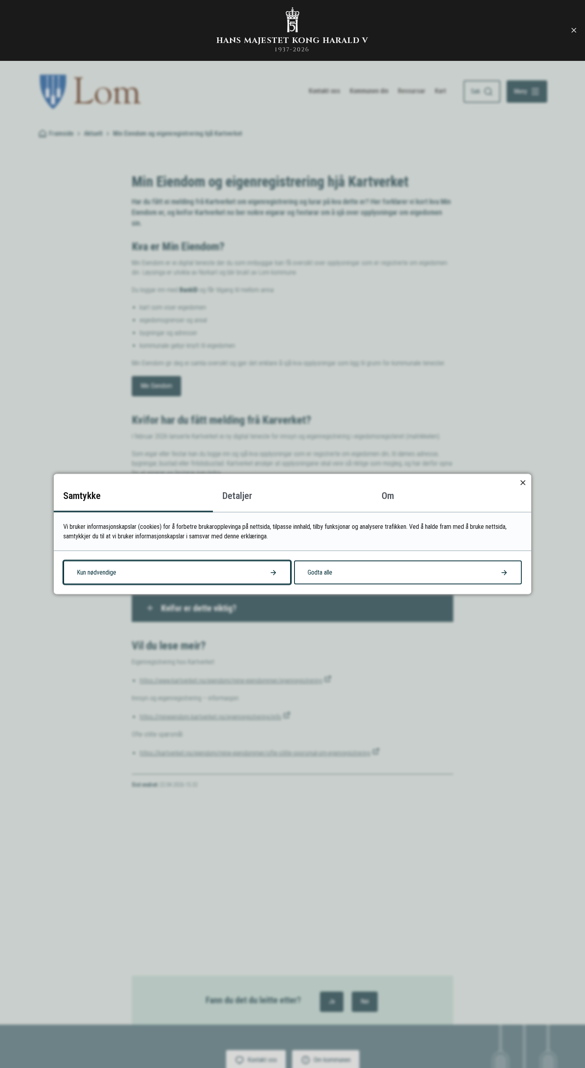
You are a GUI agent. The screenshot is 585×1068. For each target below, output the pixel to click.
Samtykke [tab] (82, 495)
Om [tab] (388, 495)
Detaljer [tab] (237, 495)
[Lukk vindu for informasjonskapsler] (522, 482)
